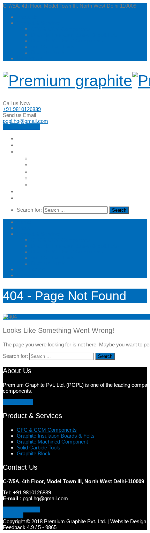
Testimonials (34, 191)
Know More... (18, 402)
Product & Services (39, 23)
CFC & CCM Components (61, 29)
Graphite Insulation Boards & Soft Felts (75, 35)
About (25, 145)
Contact (27, 198)
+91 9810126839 (22, 109)
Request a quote (21, 127)
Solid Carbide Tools (52, 46)
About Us (27, 17)
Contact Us (30, 58)
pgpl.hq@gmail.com (25, 121)
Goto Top (13, 515)
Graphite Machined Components (68, 41)
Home (24, 138)
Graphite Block (48, 52)
